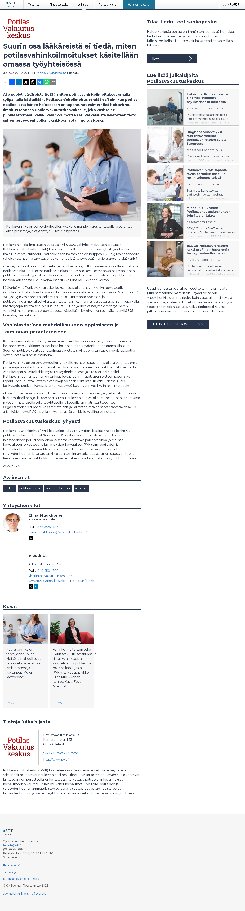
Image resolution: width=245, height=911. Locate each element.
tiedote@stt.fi (12, 845)
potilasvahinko (30, 488)
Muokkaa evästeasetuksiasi (21, 879)
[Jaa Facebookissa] (12, 82)
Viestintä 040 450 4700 (60, 753)
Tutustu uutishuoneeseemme (178, 324)
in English (23, 893)
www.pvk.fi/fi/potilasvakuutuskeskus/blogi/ (61, 581)
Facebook (9, 865)
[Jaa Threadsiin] (33, 82)
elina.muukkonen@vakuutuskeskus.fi (58, 532)
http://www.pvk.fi (56, 759)
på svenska (39, 893)
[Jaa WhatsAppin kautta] (46, 82)
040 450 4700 (48, 571)
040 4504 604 (47, 527)
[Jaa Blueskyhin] (40, 82)
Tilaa (154, 58)
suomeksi (9, 893)
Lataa (10, 703)
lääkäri (10, 488)
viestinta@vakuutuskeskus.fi (51, 576)
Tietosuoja (10, 872)
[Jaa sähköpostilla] (53, 82)
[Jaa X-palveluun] (26, 82)
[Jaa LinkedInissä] (19, 82)
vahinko (81, 488)
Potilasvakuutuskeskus (51, 73)
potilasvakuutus (58, 488)
